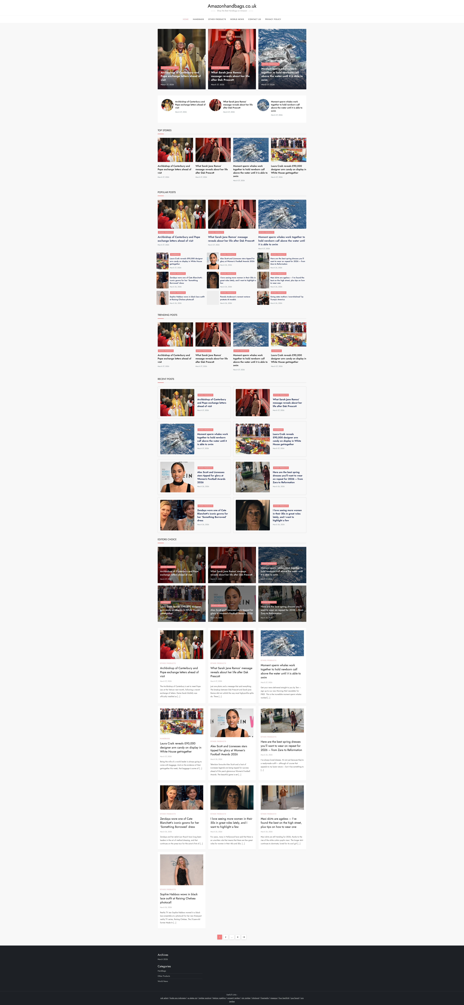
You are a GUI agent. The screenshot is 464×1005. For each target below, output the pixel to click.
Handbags (198, 19)
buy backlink (284, 998)
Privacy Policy (273, 19)
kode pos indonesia (178, 998)
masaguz (273, 998)
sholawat (255, 998)
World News (237, 19)
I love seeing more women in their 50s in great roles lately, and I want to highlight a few (238, 280)
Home (186, 19)
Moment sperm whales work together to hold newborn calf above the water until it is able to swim (282, 74)
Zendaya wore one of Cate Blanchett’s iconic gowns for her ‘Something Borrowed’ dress (186, 280)
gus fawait (295, 998)
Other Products (217, 19)
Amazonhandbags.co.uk (232, 5)
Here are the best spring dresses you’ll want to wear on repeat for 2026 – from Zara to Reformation (287, 261)
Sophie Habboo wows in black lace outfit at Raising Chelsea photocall (187, 298)
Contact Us (254, 19)
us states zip (192, 998)
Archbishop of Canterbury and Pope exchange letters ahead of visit (181, 76)
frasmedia (265, 998)
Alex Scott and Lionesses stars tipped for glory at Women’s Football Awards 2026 (237, 260)
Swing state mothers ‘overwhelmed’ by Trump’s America (286, 298)
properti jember (233, 998)
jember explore (205, 998)
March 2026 (163, 959)
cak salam (164, 998)
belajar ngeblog (219, 998)
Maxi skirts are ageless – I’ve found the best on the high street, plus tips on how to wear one (287, 280)
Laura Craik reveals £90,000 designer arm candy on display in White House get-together (288, 169)
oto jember (246, 998)
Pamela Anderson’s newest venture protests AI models (235, 298)
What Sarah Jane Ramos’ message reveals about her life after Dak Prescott (230, 76)
